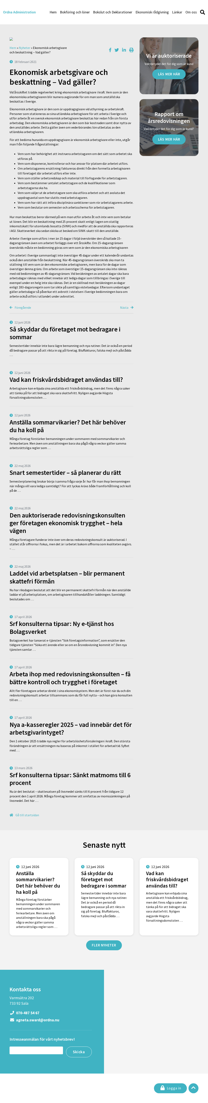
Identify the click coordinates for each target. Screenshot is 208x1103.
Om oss (191, 12)
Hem (53, 12)
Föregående (22, 307)
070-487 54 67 (27, 1012)
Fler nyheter (104, 945)
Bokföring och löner (75, 12)
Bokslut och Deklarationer (112, 12)
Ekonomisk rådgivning (152, 12)
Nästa (124, 307)
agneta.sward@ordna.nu (37, 1019)
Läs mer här (169, 74)
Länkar (177, 12)
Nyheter (24, 48)
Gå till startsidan (27, 815)
